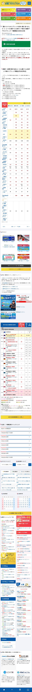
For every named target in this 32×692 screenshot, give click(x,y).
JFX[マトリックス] (7, 590)
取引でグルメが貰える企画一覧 (8, 487)
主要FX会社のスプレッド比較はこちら (10, 286)
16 (2, 504)
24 (27, 504)
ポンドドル (13, 346)
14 (12, 502)
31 (27, 506)
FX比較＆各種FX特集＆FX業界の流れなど (14, 34)
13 (10, 502)
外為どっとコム (5, 278)
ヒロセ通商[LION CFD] (6, 630)
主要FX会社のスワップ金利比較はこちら (11, 288)
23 (2, 506)
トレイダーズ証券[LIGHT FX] (9, 549)
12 (8, 502)
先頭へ (19, 226)
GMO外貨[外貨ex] (7, 619)
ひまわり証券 (6, 642)
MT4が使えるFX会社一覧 (22, 489)
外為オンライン (6, 624)
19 (8, 504)
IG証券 (3, 595)
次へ (28, 226)
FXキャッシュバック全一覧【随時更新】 (16, 265)
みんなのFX (24, 554)
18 (6, 504)
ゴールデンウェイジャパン (4, 152)
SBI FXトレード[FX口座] (7, 530)
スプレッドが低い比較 (6, 489)
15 (13, 502)
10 (4, 502)
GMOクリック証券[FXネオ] (8, 616)
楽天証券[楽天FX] (5, 283)
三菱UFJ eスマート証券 (4, 206)
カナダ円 (12, 386)
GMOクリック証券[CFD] (6, 629)
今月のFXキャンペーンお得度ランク (16, 269)
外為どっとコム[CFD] (7, 535)
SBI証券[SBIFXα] (5, 634)
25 (29, 504)
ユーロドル (13, 358)
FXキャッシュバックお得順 (7, 645)
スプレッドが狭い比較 (6, 484)
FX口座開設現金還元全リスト (7, 647)
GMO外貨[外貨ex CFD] (6, 635)
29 (23, 506)
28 (21, 506)
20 (10, 504)
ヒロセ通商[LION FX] (7, 577)
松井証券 (5, 155)
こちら (16, 95)
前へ (4, 226)
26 (18, 506)
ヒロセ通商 (22, 565)
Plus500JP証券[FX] (7, 594)
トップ (14, 226)
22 (13, 504)
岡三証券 (5, 213)
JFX (4, 134)
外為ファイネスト (6, 533)
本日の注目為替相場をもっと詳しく (16, 417)
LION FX (4, 131)
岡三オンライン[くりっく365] (9, 628)
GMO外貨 (5, 125)
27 (19, 506)
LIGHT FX (22, 557)
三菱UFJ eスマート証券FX (4, 178)
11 (6, 502)
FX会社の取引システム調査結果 (23, 487)
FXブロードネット (7, 623)
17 (4, 504)
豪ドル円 (12, 335)
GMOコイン (4, 632)
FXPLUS (4, 164)
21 (12, 504)
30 (25, 506)
